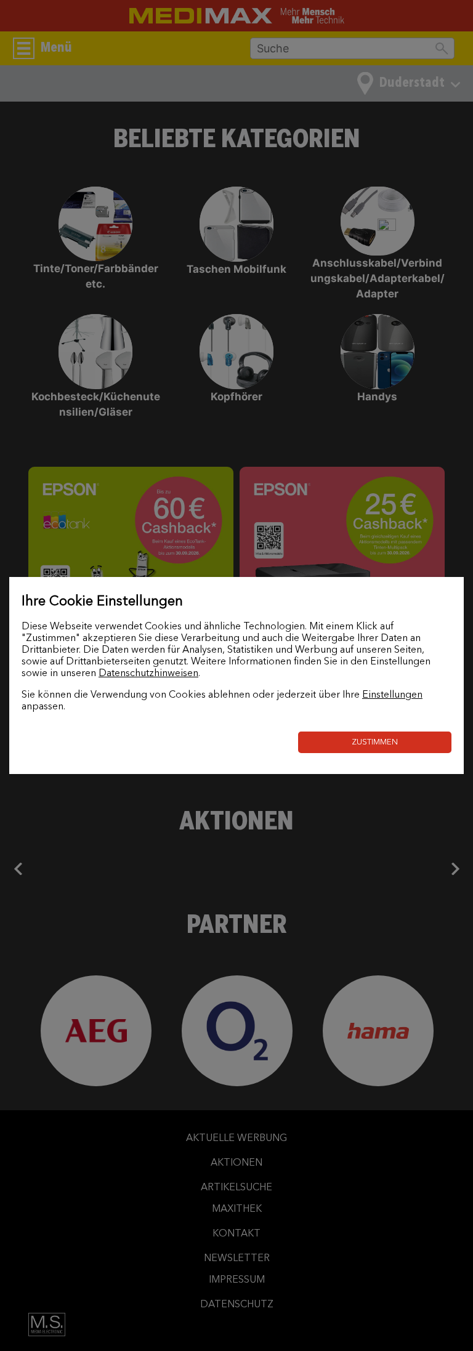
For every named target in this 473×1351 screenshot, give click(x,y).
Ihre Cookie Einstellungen (102, 601)
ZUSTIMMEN (375, 742)
